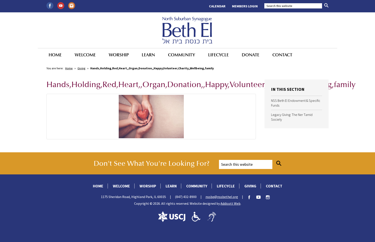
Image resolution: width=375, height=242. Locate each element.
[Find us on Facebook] (49, 5)
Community (181, 54)
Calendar (217, 6)
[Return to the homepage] (187, 30)
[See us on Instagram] (71, 5)
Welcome (85, 54)
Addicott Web (230, 203)
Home (55, 54)
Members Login (245, 6)
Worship (119, 54)
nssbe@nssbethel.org (222, 197)
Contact (282, 54)
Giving (81, 68)
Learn (148, 54)
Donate (250, 54)
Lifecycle (218, 54)
